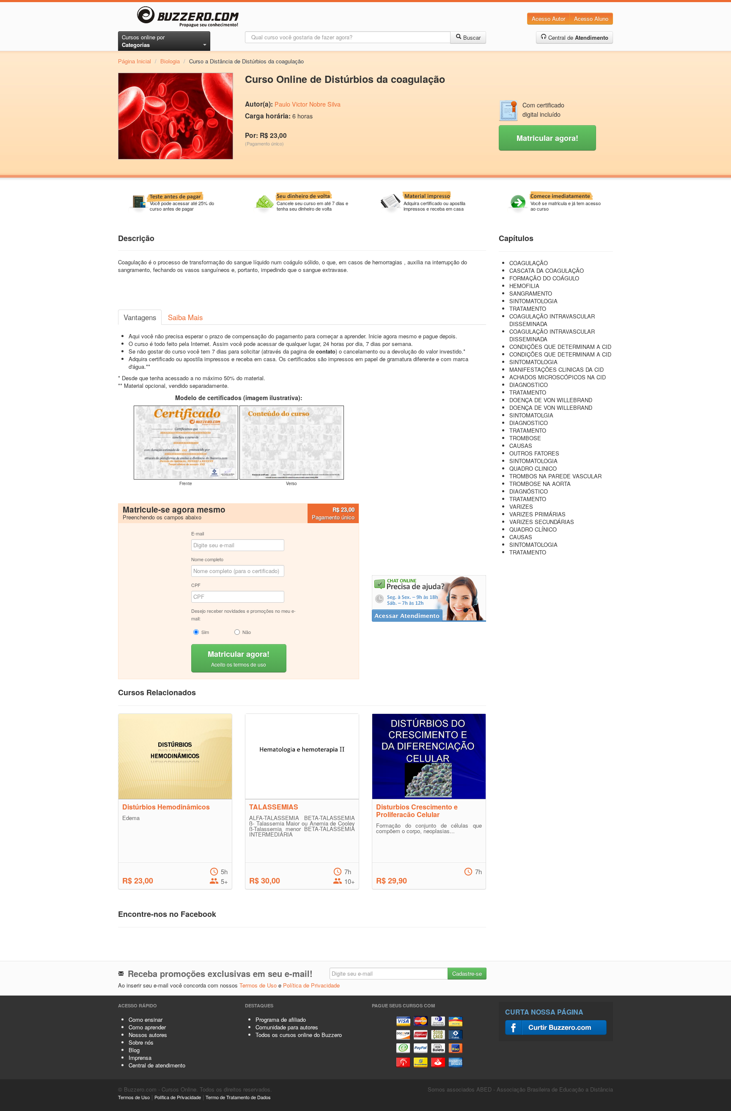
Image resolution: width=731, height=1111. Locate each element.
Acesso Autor (548, 18)
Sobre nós (141, 1042)
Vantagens (140, 317)
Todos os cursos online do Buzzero (299, 1035)
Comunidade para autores (287, 1027)
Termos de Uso (258, 985)
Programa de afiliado (281, 1019)
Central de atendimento (157, 1065)
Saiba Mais (185, 317)
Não (246, 631)
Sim (205, 631)
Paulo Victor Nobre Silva (308, 104)
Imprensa (140, 1057)
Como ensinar (145, 1019)
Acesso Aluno (591, 18)
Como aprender (147, 1027)
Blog (134, 1050)
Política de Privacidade (311, 985)
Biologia (170, 61)
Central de (577, 37)
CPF (196, 585)
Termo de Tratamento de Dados (238, 1097)
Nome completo (207, 559)
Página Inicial (134, 61)
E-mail (197, 533)
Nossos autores (148, 1035)
